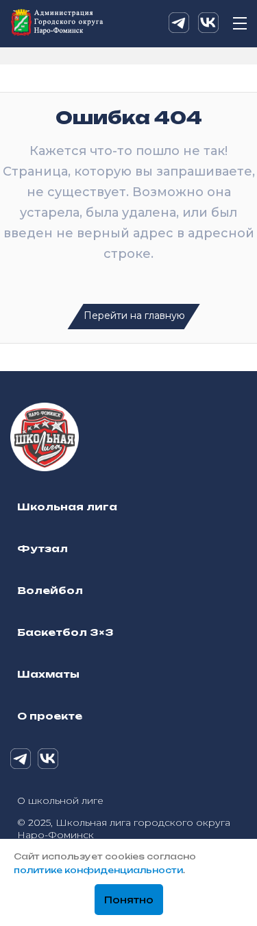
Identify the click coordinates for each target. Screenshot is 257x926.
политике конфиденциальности (98, 870)
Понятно (129, 899)
